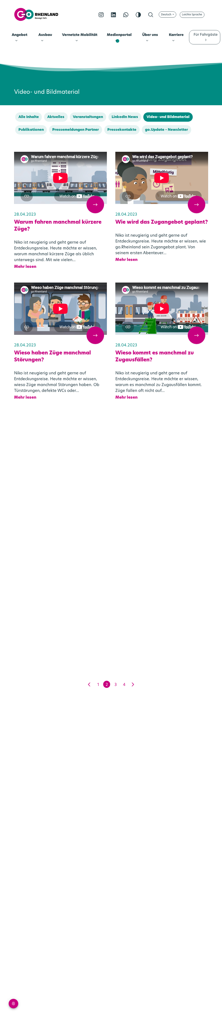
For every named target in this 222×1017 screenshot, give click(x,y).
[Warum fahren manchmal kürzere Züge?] (60, 178)
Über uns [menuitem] (150, 35)
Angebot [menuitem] (19, 35)
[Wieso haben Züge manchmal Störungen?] (60, 309)
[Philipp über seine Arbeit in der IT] (161, 592)
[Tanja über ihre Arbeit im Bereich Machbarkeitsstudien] (60, 592)
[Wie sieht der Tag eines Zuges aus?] (60, 461)
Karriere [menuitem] (176, 35)
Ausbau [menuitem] (45, 35)
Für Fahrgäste (205, 35)
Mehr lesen (25, 267)
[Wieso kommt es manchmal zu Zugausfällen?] (161, 309)
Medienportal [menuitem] (119, 35)
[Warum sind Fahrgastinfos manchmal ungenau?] (161, 461)
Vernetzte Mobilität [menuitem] (79, 35)
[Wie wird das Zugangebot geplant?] (161, 178)
